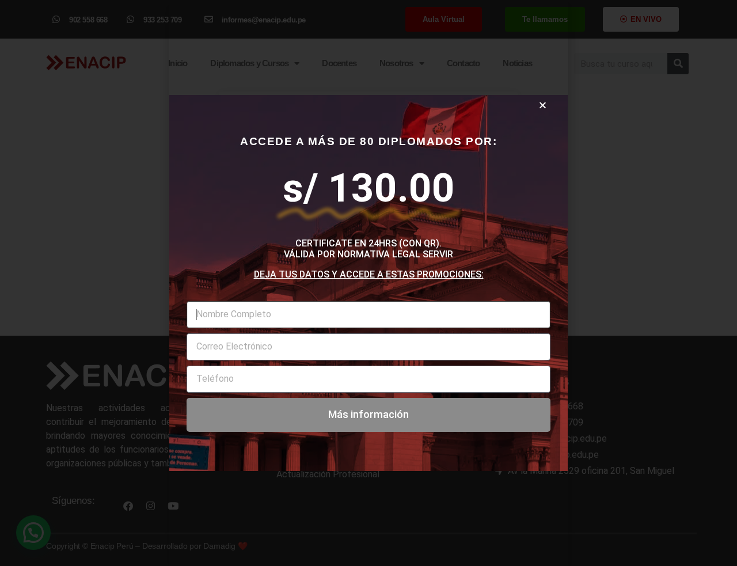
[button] (542, 105)
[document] (368, 283)
